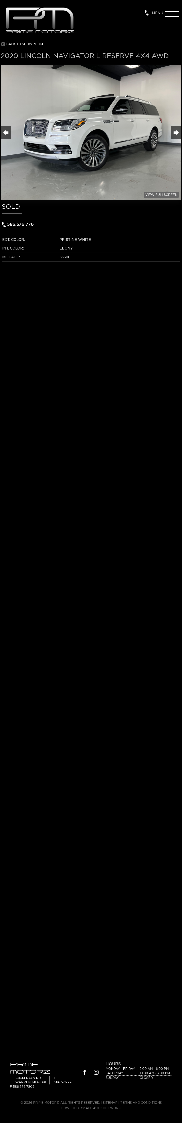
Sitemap (110, 1102)
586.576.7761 (21, 224)
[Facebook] (84, 1073)
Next (176, 132)
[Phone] (147, 12)
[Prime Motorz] (39, 21)
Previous (6, 132)
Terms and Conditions (141, 1102)
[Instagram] (96, 1073)
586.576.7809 (23, 1086)
